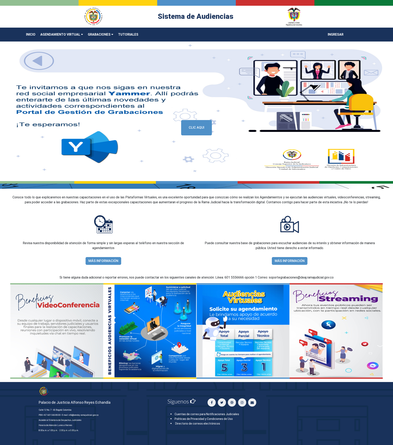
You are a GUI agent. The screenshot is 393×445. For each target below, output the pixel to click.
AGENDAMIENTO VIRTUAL (60, 34)
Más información (103, 261)
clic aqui (196, 127)
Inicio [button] (30, 34)
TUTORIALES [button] (128, 34)
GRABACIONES (99, 34)
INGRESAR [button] (335, 34)
